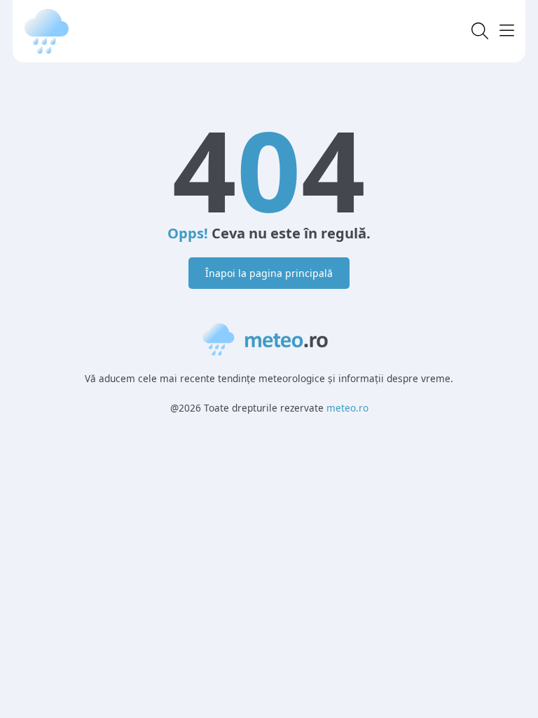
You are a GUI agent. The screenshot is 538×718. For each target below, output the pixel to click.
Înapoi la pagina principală (269, 273)
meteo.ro (347, 407)
